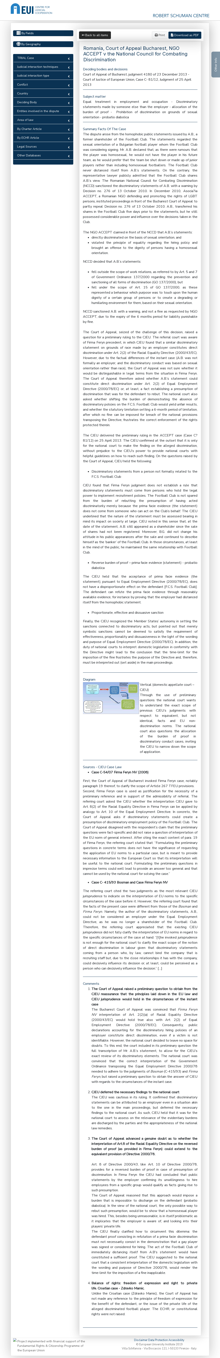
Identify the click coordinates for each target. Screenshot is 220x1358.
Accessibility (176, 1340)
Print (161, 35)
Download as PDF (186, 35)
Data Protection (158, 1340)
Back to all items (96, 35)
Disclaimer (141, 1340)
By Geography (30, 44)
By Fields (27, 33)
